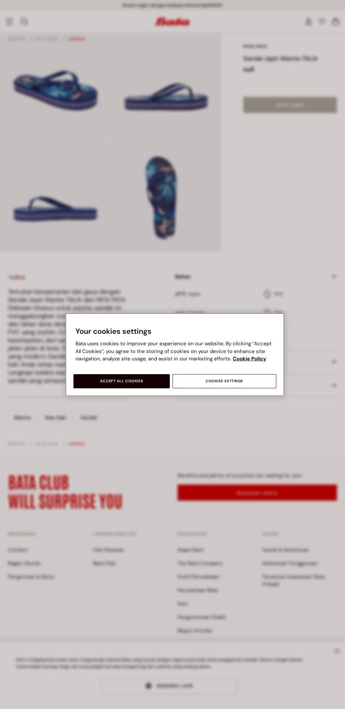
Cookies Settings (224, 381)
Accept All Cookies (121, 381)
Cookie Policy (249, 358)
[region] (174, 354)
